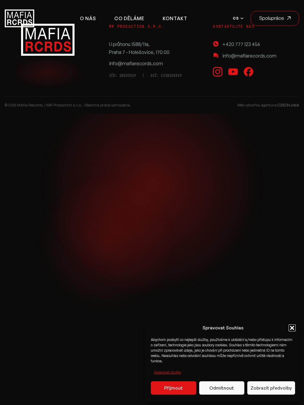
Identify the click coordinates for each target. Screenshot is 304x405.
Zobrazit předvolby (271, 388)
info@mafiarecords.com (136, 63)
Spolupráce (271, 18)
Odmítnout (221, 388)
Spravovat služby (167, 372)
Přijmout (173, 388)
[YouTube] (233, 71)
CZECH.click (288, 105)
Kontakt (175, 18)
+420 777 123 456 (241, 44)
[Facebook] (248, 71)
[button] (292, 328)
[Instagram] (217, 71)
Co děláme (129, 18)
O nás (88, 18)
